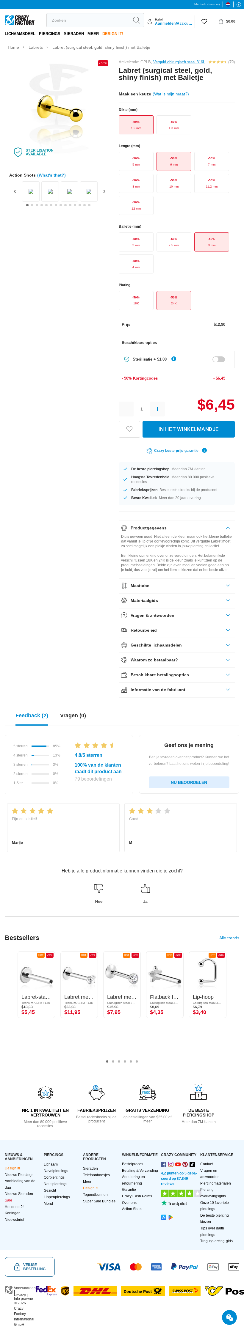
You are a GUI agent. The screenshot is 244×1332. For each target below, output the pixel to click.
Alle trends (229, 937)
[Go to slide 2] (32, 205)
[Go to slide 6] (51, 205)
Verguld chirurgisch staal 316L (179, 62)
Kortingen (13, 1213)
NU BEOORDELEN (189, 782)
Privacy (20, 1295)
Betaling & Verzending (140, 1171)
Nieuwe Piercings (19, 1175)
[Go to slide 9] (65, 205)
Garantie (129, 1190)
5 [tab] (131, 1061)
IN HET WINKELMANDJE (189, 429)
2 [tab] (113, 1061)
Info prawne (23, 1299)
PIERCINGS (49, 34)
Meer (93, 34)
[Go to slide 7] (56, 205)
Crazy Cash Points (137, 1196)
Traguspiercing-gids (216, 1241)
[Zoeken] (136, 20)
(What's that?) (51, 175)
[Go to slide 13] (84, 205)
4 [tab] (125, 1061)
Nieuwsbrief (14, 1220)
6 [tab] (137, 1061)
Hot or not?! (14, 1207)
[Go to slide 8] (61, 205)
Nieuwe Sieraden (19, 1194)
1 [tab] (107, 1061)
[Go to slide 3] (37, 205)
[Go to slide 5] (46, 205)
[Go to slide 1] (27, 205)
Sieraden (74, 34)
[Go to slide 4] (41, 205)
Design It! (112, 34)
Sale (8, 1200)
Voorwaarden (25, 1288)
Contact (206, 1164)
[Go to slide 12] (80, 205)
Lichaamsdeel (20, 34)
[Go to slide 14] (89, 205)
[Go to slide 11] (75, 205)
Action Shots (132, 1209)
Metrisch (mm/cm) (207, 4)
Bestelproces (132, 1164)
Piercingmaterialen (215, 1183)
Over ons (129, 1203)
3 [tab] (119, 1061)
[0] (204, 21)
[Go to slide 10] (70, 205)
